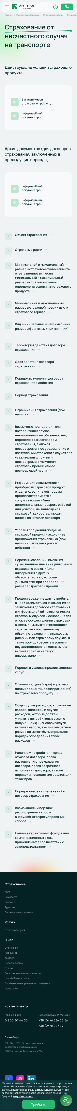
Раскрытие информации (27, 15)
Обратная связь (14, 963)
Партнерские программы (19, 912)
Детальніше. (42, 1089)
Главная (9, 15)
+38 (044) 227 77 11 (52, 1025)
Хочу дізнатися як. (23, 1096)
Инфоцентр (11, 952)
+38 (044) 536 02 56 (53, 1020)
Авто (7, 892)
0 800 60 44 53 (16, 1020)
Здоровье (10, 902)
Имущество (11, 897)
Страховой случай (15, 930)
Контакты (10, 958)
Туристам (10, 907)
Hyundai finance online (17, 978)
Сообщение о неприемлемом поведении (27, 983)
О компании (11, 947)
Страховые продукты (53, 15)
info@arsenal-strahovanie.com (21, 1046)
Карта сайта (12, 988)
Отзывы (9, 968)
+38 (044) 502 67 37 (15, 1042)
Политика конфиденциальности (23, 973)
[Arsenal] (23, 6)
